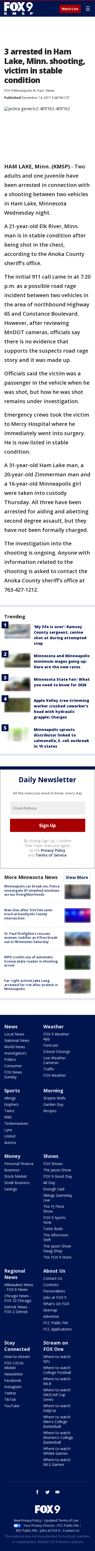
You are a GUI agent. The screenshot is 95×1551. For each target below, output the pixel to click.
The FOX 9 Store (57, 1257)
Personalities (54, 1291)
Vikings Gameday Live (57, 1198)
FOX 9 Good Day (57, 1176)
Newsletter (13, 1374)
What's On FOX (56, 1303)
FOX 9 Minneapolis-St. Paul (24, 90)
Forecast (50, 1045)
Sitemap (50, 1310)
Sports (12, 1090)
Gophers (11, 1104)
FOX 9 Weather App (56, 1036)
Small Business (17, 1182)
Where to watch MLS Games (56, 1462)
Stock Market (15, 1176)
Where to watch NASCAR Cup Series (56, 1394)
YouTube (12, 1405)
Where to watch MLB (56, 1381)
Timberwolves (16, 1123)
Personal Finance (19, 1163)
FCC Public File (55, 1322)
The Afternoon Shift (55, 1237)
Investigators (15, 1053)
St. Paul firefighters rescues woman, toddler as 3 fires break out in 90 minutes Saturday (30, 937)
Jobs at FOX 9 (54, 1297)
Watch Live (70, 9)
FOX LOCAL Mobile (14, 1365)
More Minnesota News (31, 877)
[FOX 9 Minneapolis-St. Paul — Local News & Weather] (19, 8)
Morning (53, 1090)
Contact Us (52, 1278)
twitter (47, 1492)
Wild (7, 1117)
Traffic (48, 1068)
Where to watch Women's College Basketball (58, 1437)
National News (17, 1040)
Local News (14, 1034)
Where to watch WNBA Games (56, 1451)
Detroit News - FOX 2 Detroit (17, 1309)
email (57, 1492)
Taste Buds (53, 1228)
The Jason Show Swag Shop (57, 1248)
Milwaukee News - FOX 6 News (18, 1287)
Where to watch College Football (57, 1370)
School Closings (56, 1051)
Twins (9, 1110)
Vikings (10, 1098)
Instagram (13, 1386)
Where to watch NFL (56, 1359)
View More (77, 877)
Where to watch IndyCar (56, 1408)
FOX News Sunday (13, 1074)
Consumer (13, 1065)
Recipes (49, 1110)
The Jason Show (57, 1169)
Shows (50, 1156)
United (9, 1136)
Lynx (8, 1129)
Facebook (12, 1380)
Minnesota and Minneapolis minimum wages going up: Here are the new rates (62, 661)
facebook (37, 1492)
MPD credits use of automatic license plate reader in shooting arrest (31, 961)
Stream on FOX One (55, 1346)
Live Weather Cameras (54, 1060)
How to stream (17, 1356)
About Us (54, 1271)
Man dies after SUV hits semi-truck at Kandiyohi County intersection (28, 914)
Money (12, 1156)
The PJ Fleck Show (53, 1209)
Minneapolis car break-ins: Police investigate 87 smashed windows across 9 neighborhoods (32, 890)
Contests (51, 1284)
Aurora (10, 1142)
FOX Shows (53, 1163)
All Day (49, 1182)
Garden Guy (53, 1104)
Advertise (51, 1316)
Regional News (14, 1274)
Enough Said (53, 1188)
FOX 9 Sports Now (54, 1220)
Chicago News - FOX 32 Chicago (17, 1298)
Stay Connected (17, 1346)
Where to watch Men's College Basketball (56, 1421)
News (50, 90)
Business (12, 1169)
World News (14, 1046)
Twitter (10, 1393)
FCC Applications (57, 1329)
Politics (10, 1059)
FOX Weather (54, 1075)
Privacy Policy (53, 850)
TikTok (10, 1399)
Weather (53, 1026)
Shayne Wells (54, 1098)
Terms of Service (51, 855)
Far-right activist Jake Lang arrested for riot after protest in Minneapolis (31, 984)
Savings (10, 1188)
